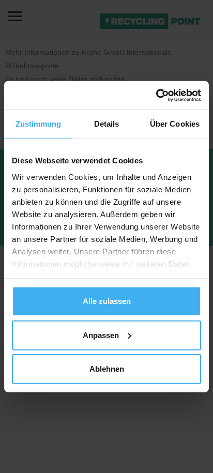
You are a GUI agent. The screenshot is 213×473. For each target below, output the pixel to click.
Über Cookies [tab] (175, 123)
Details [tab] (106, 123)
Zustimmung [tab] (39, 123)
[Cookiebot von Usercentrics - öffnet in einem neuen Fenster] (156, 95)
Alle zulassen (107, 301)
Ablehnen (106, 368)
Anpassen (101, 334)
